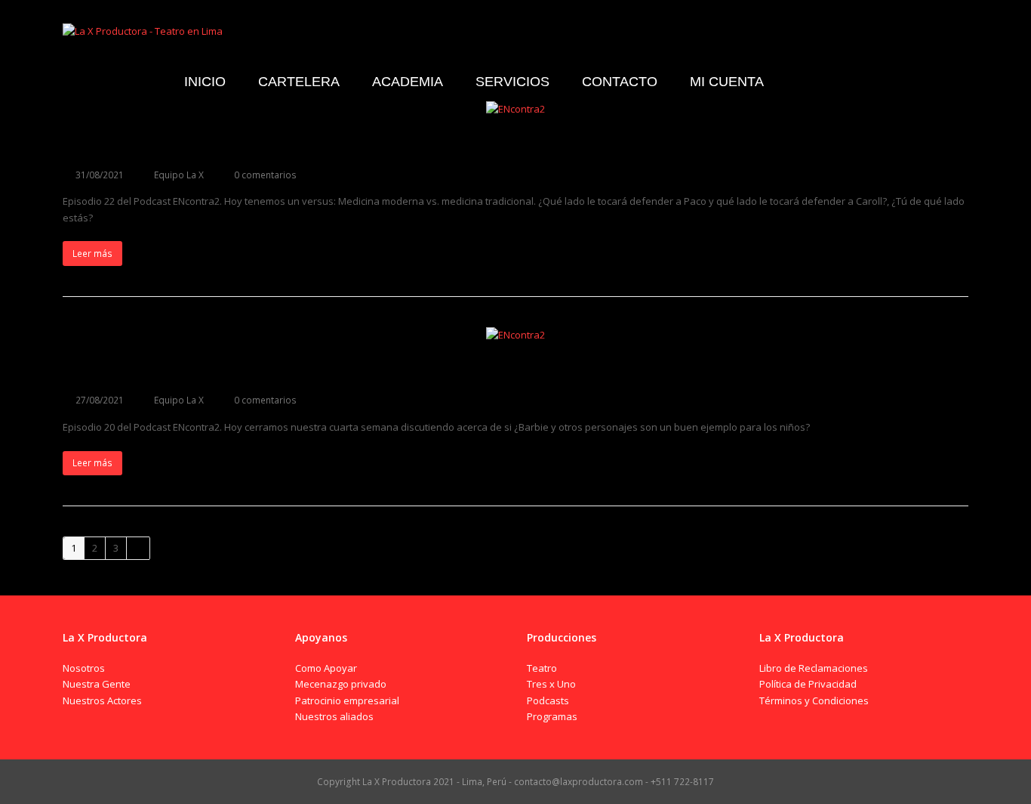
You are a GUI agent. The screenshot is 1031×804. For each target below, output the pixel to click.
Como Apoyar (326, 668)
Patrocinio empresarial (347, 700)
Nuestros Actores (102, 700)
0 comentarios (265, 175)
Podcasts (548, 700)
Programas (552, 716)
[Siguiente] (138, 548)
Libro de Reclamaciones (813, 668)
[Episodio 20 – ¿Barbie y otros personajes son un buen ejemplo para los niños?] (515, 335)
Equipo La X (179, 175)
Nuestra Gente (97, 684)
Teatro (542, 668)
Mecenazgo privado (340, 684)
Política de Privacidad (808, 684)
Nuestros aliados (334, 716)
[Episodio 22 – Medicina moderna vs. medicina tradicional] (515, 109)
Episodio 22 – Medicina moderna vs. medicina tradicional (297, 146)
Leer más (92, 253)
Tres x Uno (551, 684)
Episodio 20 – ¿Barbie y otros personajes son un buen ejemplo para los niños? (384, 371)
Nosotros (84, 668)
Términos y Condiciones (814, 700)
